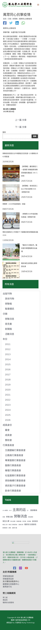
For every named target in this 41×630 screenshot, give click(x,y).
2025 (7, 415)
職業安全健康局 (30, 524)
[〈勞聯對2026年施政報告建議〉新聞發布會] (11, 220)
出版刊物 (7, 293)
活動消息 (9, 334)
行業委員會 (8, 445)
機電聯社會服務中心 (11, 584)
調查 (10, 528)
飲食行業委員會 (13, 490)
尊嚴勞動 (18, 521)
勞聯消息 (9, 319)
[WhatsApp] (23, 23)
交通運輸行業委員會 (15, 450)
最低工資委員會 (13, 524)
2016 (7, 369)
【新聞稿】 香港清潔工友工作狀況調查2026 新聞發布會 (29, 189)
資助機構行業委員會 (15, 480)
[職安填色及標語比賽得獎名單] (11, 270)
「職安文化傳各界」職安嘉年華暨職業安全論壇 (29, 248)
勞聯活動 (9, 517)
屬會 (7, 430)
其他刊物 (9, 298)
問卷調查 (30, 517)
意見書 (8, 324)
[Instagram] (20, 568)
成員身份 (7, 425)
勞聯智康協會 (8, 576)
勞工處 (5, 597)
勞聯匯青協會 (8, 579)
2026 (7, 420)
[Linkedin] (17, 23)
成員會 (8, 435)
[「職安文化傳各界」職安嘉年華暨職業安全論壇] (11, 252)
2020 (7, 389)
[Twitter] (11, 23)
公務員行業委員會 (14, 455)
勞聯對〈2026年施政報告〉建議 (14, 204)
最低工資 (5, 524)
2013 (7, 354)
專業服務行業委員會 (15, 460)
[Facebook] (4, 23)
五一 (28, 510)
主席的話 (19, 509)
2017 (7, 374)
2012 (7, 349)
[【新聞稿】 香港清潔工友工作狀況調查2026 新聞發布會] (11, 192)
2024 (7, 409)
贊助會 (8, 440)
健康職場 (33, 510)
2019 (7, 384)
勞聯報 (8, 303)
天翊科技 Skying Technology (25, 623)
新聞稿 (8, 329)
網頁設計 (9, 623)
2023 (7, 404)
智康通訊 (9, 308)
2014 (7, 359)
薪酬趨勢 (5, 528)
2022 (7, 399)
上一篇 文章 (20, 120)
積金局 (5, 600)
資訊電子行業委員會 (15, 485)
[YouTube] (26, 568)
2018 (7, 379)
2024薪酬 (5, 510)
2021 (7, 394)
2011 (7, 344)
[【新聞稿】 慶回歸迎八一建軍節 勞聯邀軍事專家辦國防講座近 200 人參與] (11, 173)
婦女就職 (12, 521)
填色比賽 (6, 521)
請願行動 (14, 528)
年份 (5, 339)
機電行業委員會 (13, 470)
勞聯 (4, 517)
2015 (7, 364)
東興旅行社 (7, 587)
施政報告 (35, 521)
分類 (5, 313)
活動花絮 (20, 524)
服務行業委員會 (13, 465)
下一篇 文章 (20, 127)
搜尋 (4, 132)
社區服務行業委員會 (15, 475)
